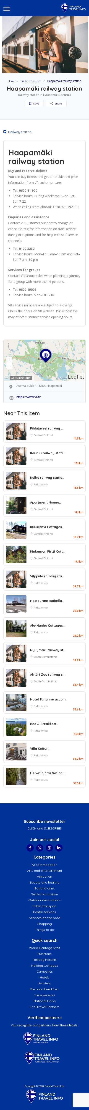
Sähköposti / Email (29, 77)
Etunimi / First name (30, 37)
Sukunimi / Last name (31, 57)
